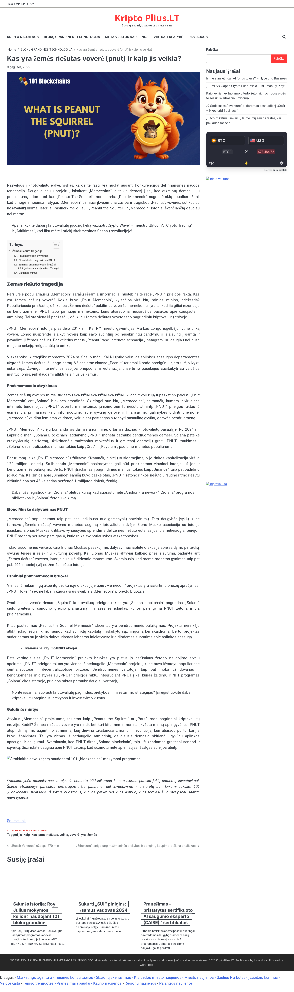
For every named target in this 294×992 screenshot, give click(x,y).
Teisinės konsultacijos (74, 977)
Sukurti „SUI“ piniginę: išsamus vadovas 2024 (103, 907)
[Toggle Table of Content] (54, 245)
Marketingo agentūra (34, 977)
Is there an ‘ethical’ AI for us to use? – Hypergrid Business (246, 78)
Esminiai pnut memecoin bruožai (37, 264)
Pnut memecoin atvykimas (34, 255)
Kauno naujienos (107, 983)
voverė (75, 835)
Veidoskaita (10, 983)
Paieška (212, 49)
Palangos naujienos (176, 983)
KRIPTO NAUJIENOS (23, 37)
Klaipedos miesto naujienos (157, 977)
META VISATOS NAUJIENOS (126, 37)
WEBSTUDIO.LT (19, 960)
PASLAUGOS (198, 37)
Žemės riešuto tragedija (27, 251)
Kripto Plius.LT (147, 18)
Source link (16, 820)
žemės (92, 835)
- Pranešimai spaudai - (74, 983)
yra (83, 835)
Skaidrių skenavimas (113, 977)
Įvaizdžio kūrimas (263, 977)
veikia (64, 835)
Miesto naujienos (199, 977)
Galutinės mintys (28, 272)
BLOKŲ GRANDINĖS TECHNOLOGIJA (72, 37)
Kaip (26, 835)
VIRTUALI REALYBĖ (168, 37)
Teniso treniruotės (38, 983)
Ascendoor (260, 960)
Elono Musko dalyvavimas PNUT (37, 260)
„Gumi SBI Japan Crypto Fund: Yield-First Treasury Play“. (246, 86)
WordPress (146, 964)
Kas (34, 835)
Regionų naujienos (140, 983)
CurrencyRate (280, 170)
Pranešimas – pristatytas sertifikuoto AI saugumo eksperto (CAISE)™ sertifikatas (168, 913)
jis (20, 835)
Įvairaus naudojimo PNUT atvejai (41, 268)
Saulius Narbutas (231, 977)
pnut (41, 835)
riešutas (52, 835)
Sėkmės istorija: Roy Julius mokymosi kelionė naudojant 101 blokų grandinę (36, 913)
